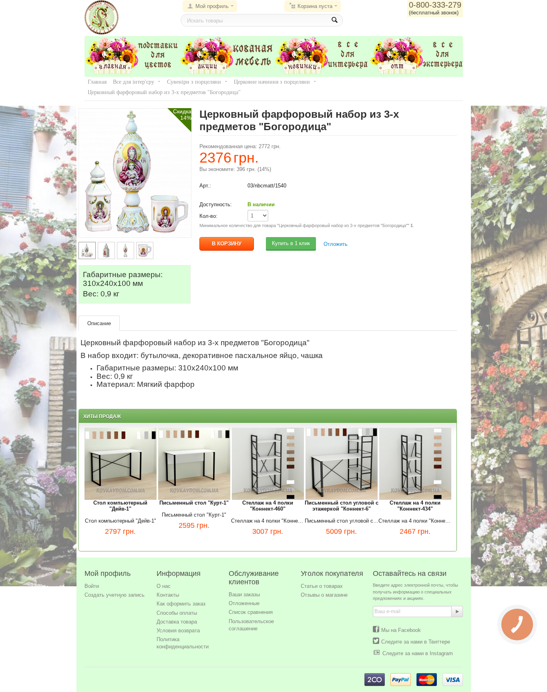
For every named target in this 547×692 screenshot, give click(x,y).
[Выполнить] (457, 611)
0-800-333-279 (435, 4)
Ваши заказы (244, 594)
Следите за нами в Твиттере (415, 642)
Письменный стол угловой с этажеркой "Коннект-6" (341, 521)
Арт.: (205, 186)
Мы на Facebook (401, 630)
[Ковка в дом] (101, 17)
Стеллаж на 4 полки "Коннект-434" (415, 521)
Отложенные (244, 603)
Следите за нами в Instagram (417, 653)
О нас (164, 586)
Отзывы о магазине (324, 595)
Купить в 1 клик (291, 243)
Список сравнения (251, 612)
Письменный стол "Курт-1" (194, 515)
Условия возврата (178, 631)
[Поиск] (334, 20)
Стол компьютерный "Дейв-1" (120, 521)
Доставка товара (177, 622)
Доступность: (215, 204)
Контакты (168, 595)
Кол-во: (208, 216)
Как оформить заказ (181, 604)
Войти (91, 586)
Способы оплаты (177, 613)
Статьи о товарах (322, 586)
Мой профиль (212, 6)
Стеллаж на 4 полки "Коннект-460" (268, 521)
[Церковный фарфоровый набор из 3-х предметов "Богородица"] (135, 172)
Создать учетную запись (114, 595)
